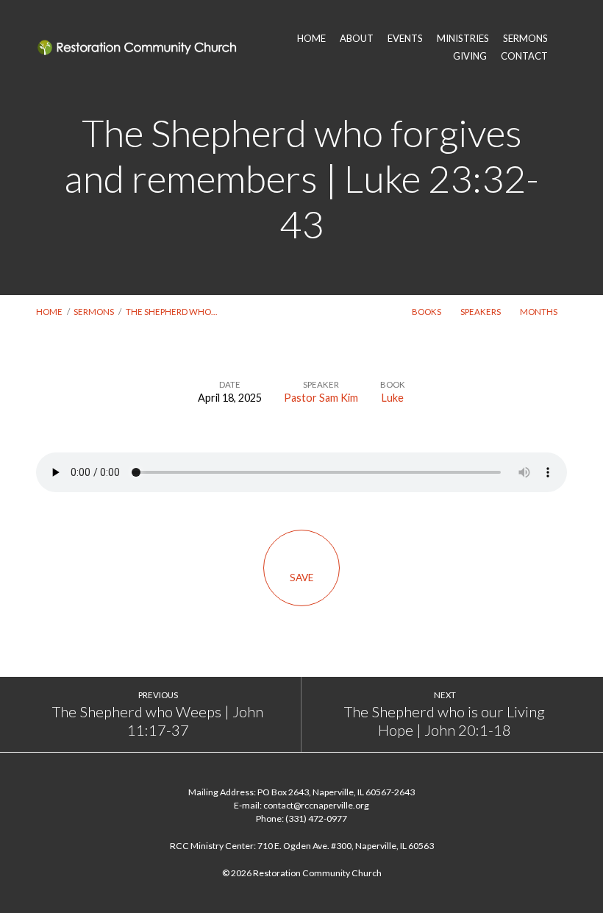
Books (427, 311)
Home (49, 311)
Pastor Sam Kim (321, 397)
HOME (311, 38)
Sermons (94, 311)
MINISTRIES (463, 38)
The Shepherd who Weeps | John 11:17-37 (157, 721)
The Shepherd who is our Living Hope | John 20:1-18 (444, 721)
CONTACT (524, 56)
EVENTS (405, 38)
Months (539, 311)
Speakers (481, 311)
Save (301, 577)
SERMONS (525, 38)
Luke (393, 397)
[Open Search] (563, 47)
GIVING (470, 56)
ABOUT (357, 38)
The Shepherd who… (171, 311)
